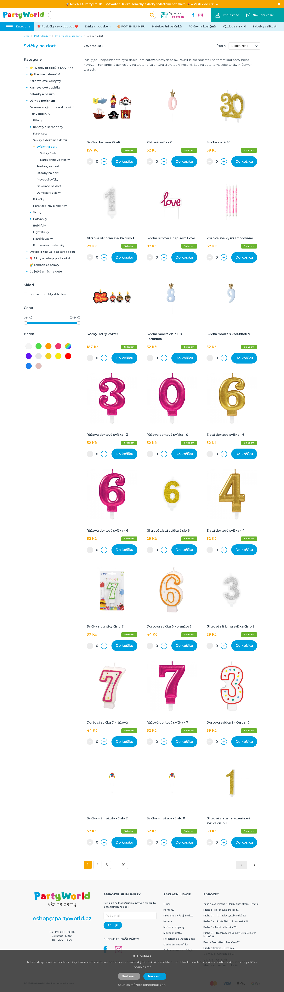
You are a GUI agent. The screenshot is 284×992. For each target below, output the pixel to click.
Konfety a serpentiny (48, 127)
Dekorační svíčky (49, 192)
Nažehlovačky (43, 238)
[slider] (25, 322)
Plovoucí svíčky (47, 179)
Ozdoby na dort (48, 173)
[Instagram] (200, 15)
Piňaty (37, 120)
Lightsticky (41, 232)
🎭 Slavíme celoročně (45, 74)
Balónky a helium (42, 94)
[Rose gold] (38, 366)
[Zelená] (38, 346)
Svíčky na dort (47, 146)
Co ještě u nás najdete (46, 271)
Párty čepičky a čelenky (50, 206)
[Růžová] (58, 346)
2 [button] (97, 865)
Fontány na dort (48, 166)
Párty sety (40, 133)
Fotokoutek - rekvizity (49, 245)
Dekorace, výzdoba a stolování (52, 107)
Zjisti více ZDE (204, 4)
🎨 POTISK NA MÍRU (131, 26)
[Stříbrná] (38, 356)
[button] (227, 15)
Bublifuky (40, 225)
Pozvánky (40, 219)
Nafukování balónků (167, 26)
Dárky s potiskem (98, 26)
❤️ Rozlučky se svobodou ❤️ (57, 26)
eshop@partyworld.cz (62, 918)
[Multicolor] (68, 346)
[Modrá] (29, 366)
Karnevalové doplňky (45, 87)
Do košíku (124, 161)
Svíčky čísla (48, 153)
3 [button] (107, 865)
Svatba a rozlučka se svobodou (52, 252)
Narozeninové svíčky (55, 160)
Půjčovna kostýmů (202, 26)
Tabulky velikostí (265, 26)
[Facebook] (193, 15)
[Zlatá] (48, 356)
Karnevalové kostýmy (45, 81)
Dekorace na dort (49, 186)
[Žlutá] (58, 356)
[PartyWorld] (23, 15)
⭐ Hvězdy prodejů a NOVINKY (51, 68)
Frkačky (38, 199)
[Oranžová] (48, 346)
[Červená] (68, 356)
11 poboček (176, 16)
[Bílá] (29, 346)
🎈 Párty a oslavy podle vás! (50, 258)
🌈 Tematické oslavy (44, 265)
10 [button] (124, 865)
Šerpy (37, 212)
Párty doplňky (40, 114)
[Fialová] (29, 356)
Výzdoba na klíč (234, 26)
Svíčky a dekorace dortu (50, 140)
